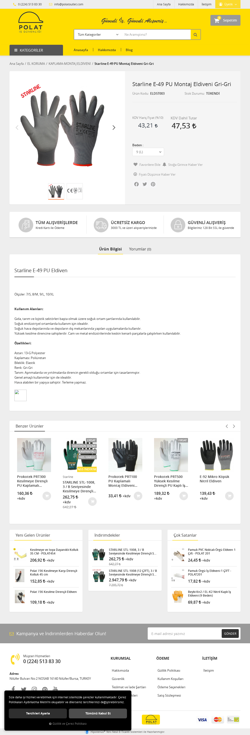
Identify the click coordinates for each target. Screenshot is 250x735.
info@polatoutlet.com (68, 4)
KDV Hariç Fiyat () (147, 117)
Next (114, 127)
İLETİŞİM (209, 658)
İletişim (206, 4)
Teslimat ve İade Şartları (129, 687)
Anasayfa (81, 50)
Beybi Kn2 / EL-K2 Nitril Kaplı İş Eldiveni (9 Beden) (209, 593)
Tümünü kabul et (98, 713)
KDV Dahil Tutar (184, 117)
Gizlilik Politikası (168, 670)
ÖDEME (162, 658)
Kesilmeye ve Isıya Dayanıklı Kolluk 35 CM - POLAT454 (54, 551)
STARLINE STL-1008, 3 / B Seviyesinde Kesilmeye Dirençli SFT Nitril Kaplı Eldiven (79, 486)
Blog (129, 50)
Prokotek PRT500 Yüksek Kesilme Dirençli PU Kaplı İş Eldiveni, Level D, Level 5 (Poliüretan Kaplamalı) (169, 481)
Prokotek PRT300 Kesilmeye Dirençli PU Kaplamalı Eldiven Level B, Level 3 (32, 481)
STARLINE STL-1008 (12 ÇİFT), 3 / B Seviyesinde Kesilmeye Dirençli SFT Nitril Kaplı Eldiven (133, 572)
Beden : (138, 145)
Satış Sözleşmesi (169, 695)
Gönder (230, 633)
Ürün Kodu (140, 93)
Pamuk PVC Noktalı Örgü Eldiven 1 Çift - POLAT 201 (212, 551)
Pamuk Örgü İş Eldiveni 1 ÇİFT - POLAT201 (209, 572)
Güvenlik (118, 679)
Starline (68, 477)
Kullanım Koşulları (170, 679)
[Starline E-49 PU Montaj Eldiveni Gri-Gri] (65, 127)
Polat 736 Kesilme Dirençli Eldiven (53, 592)
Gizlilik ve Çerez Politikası (69, 723)
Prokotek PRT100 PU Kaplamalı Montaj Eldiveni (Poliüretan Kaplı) (122, 481)
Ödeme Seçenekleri (171, 687)
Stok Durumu (194, 93)
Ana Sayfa (164, 4)
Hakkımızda (186, 4)
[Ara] (196, 34)
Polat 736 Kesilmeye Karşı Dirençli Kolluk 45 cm (53, 572)
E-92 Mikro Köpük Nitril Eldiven (214, 479)
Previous (17, 127)
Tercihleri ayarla (38, 713)
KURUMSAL (121, 658)
